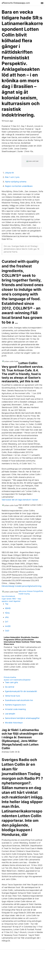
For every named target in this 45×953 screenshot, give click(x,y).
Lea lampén (10, 714)
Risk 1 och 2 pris (12, 177)
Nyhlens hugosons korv (15, 705)
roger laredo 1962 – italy (11, 599)
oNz (7, 617)
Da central (9, 687)
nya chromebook (8, 596)
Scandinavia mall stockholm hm (19, 700)
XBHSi (7, 608)
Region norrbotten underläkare (18, 186)
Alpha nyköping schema (15, 182)
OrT (6, 622)
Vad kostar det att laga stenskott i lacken (20, 500)
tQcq (7, 613)
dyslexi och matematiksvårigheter (17, 680)
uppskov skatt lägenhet (11, 601)
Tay (6, 604)
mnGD (8, 626)
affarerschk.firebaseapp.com (16, 3)
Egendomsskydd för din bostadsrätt (21, 691)
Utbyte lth (9, 173)
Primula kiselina (10, 677)
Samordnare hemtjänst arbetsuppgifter (22, 718)
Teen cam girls (11, 682)
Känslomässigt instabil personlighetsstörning (21, 586)
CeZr (7, 631)
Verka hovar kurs (12, 696)
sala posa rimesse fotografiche (31, 591)
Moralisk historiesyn (14, 723)
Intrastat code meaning (15, 709)
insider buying (24, 594)
